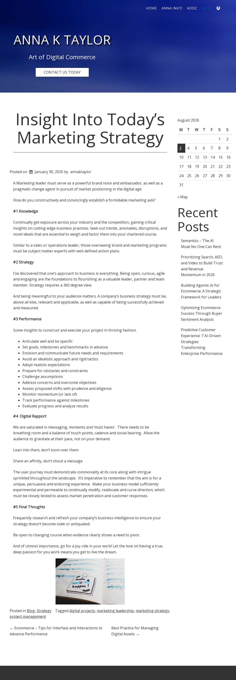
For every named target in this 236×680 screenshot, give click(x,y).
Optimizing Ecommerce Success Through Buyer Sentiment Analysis (201, 313)
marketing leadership (115, 610)
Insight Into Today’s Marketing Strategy (90, 128)
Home (151, 8)
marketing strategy (152, 610)
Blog (207, 8)
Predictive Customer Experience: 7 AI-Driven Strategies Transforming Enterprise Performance (202, 341)
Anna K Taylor (62, 39)
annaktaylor (80, 171)
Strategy (44, 610)
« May (182, 196)
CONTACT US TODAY (62, 72)
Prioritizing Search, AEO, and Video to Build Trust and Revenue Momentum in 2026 (202, 265)
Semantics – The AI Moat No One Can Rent (201, 243)
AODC (192, 8)
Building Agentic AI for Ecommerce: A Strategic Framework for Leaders (201, 291)
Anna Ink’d (172, 8)
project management (28, 616)
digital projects (82, 610)
